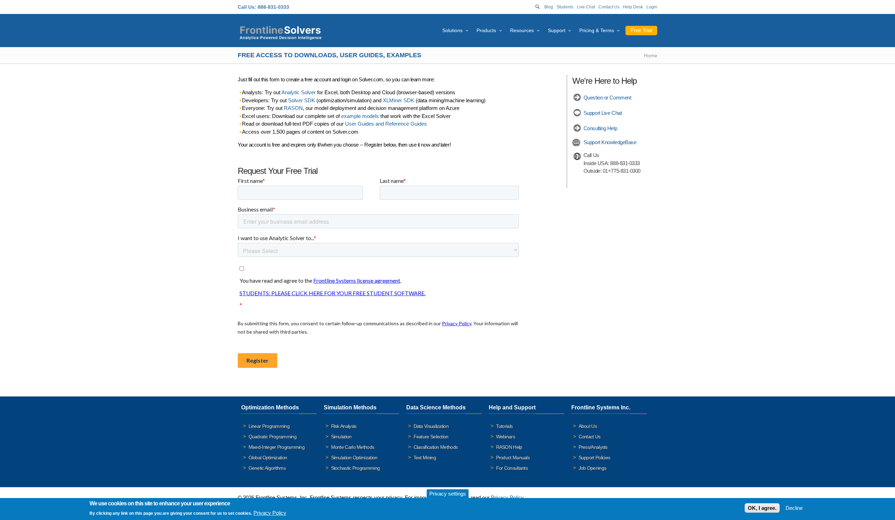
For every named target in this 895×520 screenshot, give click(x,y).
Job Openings (593, 468)
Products (486, 30)
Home (650, 55)
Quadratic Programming (272, 436)
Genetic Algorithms (267, 468)
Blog (548, 7)
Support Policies (594, 457)
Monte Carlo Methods (352, 447)
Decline (794, 508)
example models (360, 116)
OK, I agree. (762, 508)
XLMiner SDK (398, 100)
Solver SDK (301, 100)
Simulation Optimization (354, 457)
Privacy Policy (507, 497)
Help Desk (633, 7)
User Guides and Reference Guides (386, 124)
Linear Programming (269, 426)
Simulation (341, 436)
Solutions (452, 30)
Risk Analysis (344, 426)
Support (556, 30)
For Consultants (512, 468)
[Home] (280, 31)
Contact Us (609, 7)
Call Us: (247, 7)
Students (565, 7)
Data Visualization (431, 426)
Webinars (505, 436)
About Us (588, 426)
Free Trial (641, 30)
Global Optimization (268, 457)
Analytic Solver (298, 92)
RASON (293, 108)
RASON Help (509, 447)
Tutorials (504, 426)
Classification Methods (436, 447)
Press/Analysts (593, 447)
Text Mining (425, 457)
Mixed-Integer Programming (277, 447)
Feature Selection (431, 436)
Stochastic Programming (355, 468)
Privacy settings (447, 494)
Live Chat (586, 7)
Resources (522, 30)
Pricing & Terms (596, 30)
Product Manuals (513, 457)
